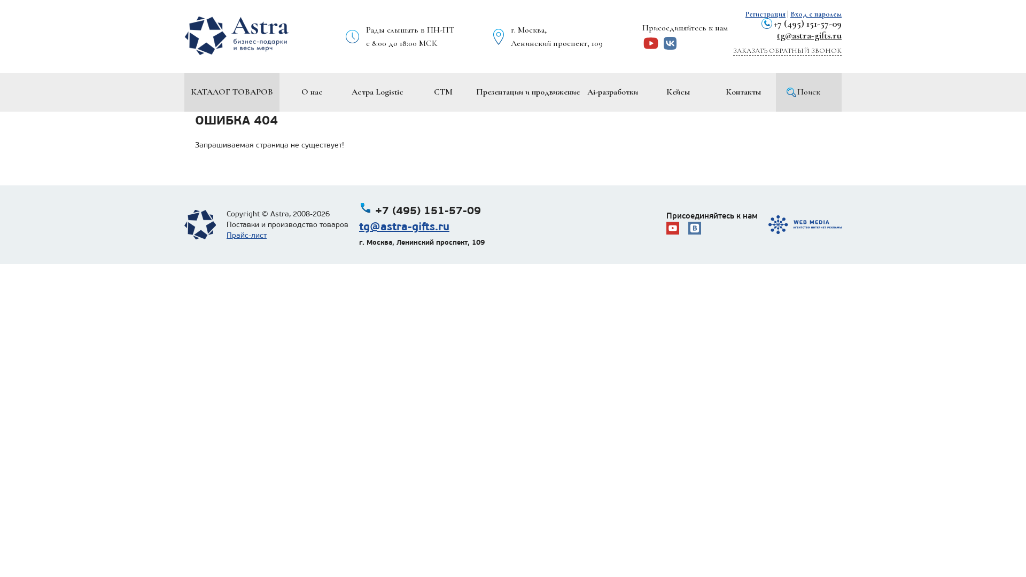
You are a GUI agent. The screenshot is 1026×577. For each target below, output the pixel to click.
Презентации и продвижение (528, 92)
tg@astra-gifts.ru (809, 35)
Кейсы (678, 92)
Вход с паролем (816, 14)
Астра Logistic (377, 92)
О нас (312, 92)
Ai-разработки (612, 92)
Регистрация (765, 14)
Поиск (808, 92)
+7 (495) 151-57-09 (808, 23)
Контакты (743, 92)
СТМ (443, 92)
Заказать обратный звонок (787, 50)
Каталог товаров (232, 92)
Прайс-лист (247, 235)
